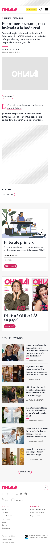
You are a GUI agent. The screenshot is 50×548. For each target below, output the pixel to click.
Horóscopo (6, 519)
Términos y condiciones (8, 536)
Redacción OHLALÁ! (12, 50)
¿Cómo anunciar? (7, 539)
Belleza (4, 525)
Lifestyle (5, 513)
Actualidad (18, 18)
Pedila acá (9, 326)
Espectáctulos (7, 516)
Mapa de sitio (35, 516)
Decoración (6, 528)
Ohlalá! (7, 18)
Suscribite (31, 10)
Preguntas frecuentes (8, 542)
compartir (7, 97)
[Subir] (46, 488)
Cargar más (25, 472)
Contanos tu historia (37, 513)
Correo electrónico (11, 256)
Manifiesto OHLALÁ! (37, 510)
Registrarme (10, 266)
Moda (4, 522)
